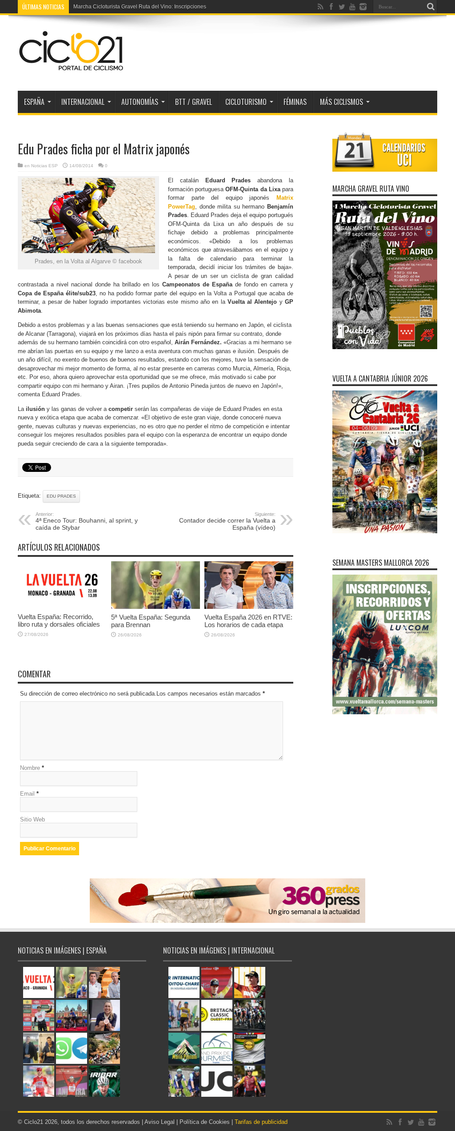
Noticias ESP (44, 165)
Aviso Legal (159, 1122)
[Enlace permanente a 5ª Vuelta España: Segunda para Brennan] (155, 607)
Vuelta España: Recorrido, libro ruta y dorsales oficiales (59, 620)
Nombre (30, 768)
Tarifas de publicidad (261, 1122)
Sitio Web (32, 819)
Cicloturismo (246, 102)
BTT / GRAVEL (193, 102)
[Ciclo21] (71, 68)
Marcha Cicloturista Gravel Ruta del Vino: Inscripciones (139, 7)
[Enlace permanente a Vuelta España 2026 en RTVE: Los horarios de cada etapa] (248, 607)
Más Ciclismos (341, 102)
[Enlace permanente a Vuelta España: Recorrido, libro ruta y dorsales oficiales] (62, 606)
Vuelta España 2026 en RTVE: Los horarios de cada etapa (248, 620)
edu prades (61, 496)
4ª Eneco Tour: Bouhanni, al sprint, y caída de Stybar (87, 521)
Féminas (295, 102)
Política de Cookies (205, 1122)
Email (27, 793)
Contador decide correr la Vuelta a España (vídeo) (227, 521)
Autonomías (139, 102)
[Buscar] (430, 6)
